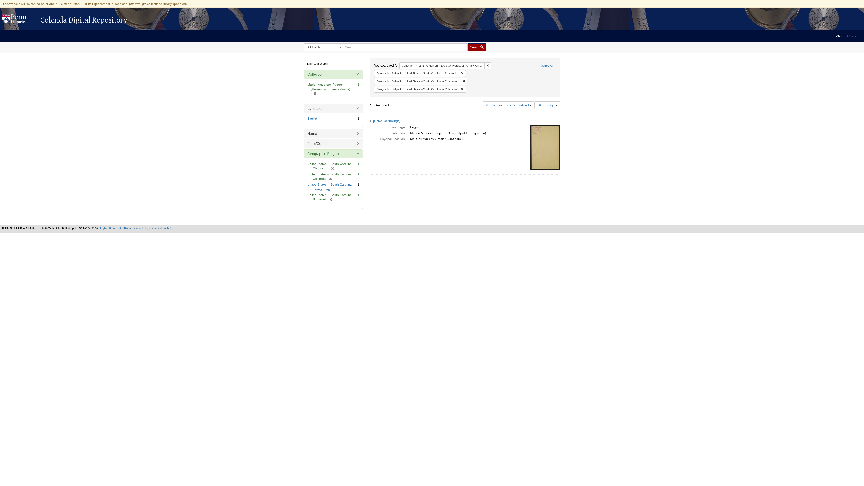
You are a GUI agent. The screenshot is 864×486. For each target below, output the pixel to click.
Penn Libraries (18, 228)
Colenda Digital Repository (19, 20)
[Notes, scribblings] (386, 121)
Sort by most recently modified (508, 105)
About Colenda (846, 36)
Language (315, 108)
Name (312, 133)
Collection (315, 74)
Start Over (547, 65)
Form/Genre (316, 144)
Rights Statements (111, 228)
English (312, 118)
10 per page (546, 105)
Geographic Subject (323, 154)
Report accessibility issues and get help (148, 228)
